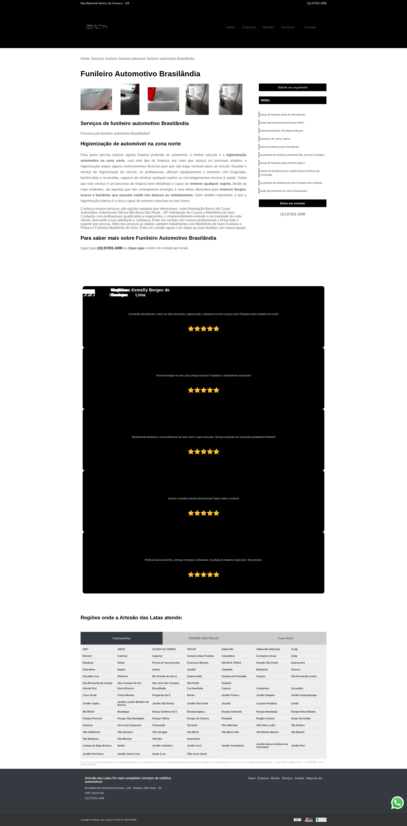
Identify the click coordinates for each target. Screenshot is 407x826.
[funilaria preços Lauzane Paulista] (163, 99)
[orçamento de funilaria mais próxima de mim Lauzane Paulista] (130, 99)
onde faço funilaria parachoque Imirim (282, 122)
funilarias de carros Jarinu (275, 138)
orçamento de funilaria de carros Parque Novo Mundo (291, 182)
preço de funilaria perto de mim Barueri (282, 114)
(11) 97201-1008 (316, 3)
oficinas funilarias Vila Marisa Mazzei (281, 130)
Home (230, 27)
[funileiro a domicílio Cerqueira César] (197, 99)
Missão (268, 27)
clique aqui (136, 248)
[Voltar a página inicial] (95, 27)
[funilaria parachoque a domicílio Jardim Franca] (231, 99)
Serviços (287, 27)
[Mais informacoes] (323, 27)
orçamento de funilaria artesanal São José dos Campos (292, 154)
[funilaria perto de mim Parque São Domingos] (96, 99)
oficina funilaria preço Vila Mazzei (279, 146)
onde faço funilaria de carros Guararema (283, 190)
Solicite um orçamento (293, 87)
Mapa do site (314, 778)
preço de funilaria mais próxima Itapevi (282, 163)
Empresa (249, 27)
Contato (310, 27)
